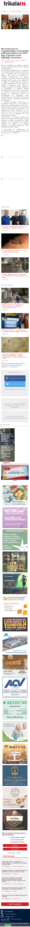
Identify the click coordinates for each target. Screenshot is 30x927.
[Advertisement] (15, 38)
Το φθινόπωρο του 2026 (17, 843)
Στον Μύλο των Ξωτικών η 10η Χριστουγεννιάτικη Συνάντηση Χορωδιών (15, 417)
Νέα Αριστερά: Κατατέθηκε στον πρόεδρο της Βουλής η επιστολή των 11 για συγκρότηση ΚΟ (15, 405)
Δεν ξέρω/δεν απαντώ (17, 848)
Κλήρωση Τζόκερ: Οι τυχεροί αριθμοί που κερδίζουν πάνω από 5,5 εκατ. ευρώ (15, 877)
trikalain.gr (14, 366)
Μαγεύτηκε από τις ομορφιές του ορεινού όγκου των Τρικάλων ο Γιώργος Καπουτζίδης (7, 437)
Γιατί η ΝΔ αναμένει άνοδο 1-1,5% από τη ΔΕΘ (15, 474)
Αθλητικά (15, 879)
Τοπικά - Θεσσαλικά (20, 60)
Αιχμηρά (7, 469)
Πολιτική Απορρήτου (10, 920)
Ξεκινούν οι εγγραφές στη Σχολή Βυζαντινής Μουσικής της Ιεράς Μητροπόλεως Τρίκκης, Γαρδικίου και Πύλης (14, 885)
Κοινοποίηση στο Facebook (16, 378)
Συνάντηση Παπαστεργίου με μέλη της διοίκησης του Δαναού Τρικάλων (14, 894)
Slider (14, 897)
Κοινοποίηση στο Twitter (17, 384)
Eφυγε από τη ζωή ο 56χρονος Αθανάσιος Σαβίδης (15, 901)
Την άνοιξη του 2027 (17, 845)
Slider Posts (5, 207)
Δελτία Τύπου (16, 904)
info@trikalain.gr (9, 922)
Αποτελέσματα (15, 855)
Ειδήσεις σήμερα (7, 285)
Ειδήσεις (17, 363)
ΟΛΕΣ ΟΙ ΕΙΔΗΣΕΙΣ (15, 910)
